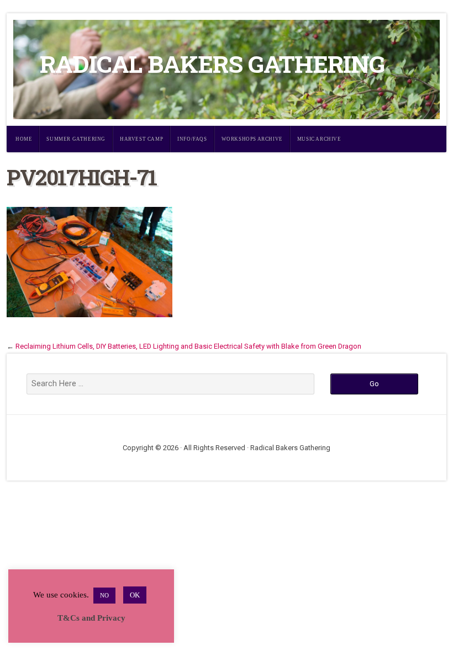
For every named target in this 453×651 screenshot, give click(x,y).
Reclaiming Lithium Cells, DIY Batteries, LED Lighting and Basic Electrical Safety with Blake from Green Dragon (188, 346)
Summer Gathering (76, 139)
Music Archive (319, 139)
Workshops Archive (252, 139)
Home (23, 139)
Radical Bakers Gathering (212, 63)
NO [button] (104, 595)
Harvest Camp (141, 139)
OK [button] (135, 595)
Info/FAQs (192, 139)
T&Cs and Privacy (91, 617)
